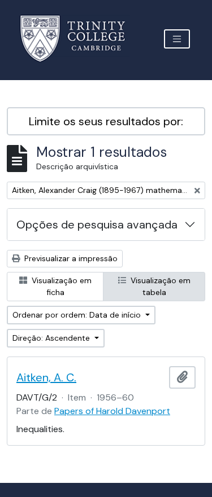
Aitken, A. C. (46, 377)
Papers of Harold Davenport (112, 411)
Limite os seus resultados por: (106, 121)
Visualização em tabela (159, 286)
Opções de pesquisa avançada (97, 224)
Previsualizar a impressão (70, 258)
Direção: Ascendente (52, 338)
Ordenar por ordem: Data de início (77, 315)
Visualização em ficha (60, 286)
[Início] (79, 38)
